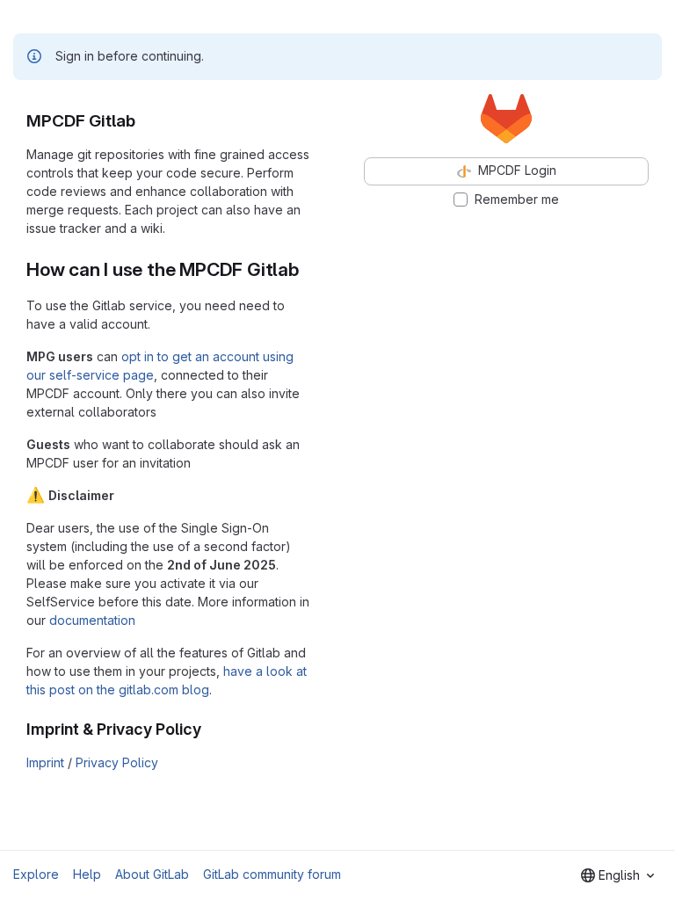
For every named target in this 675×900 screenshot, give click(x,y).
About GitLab (152, 874)
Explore (36, 874)
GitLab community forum (272, 874)
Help (87, 874)
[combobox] (617, 875)
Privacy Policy (117, 762)
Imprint (45, 762)
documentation (92, 620)
